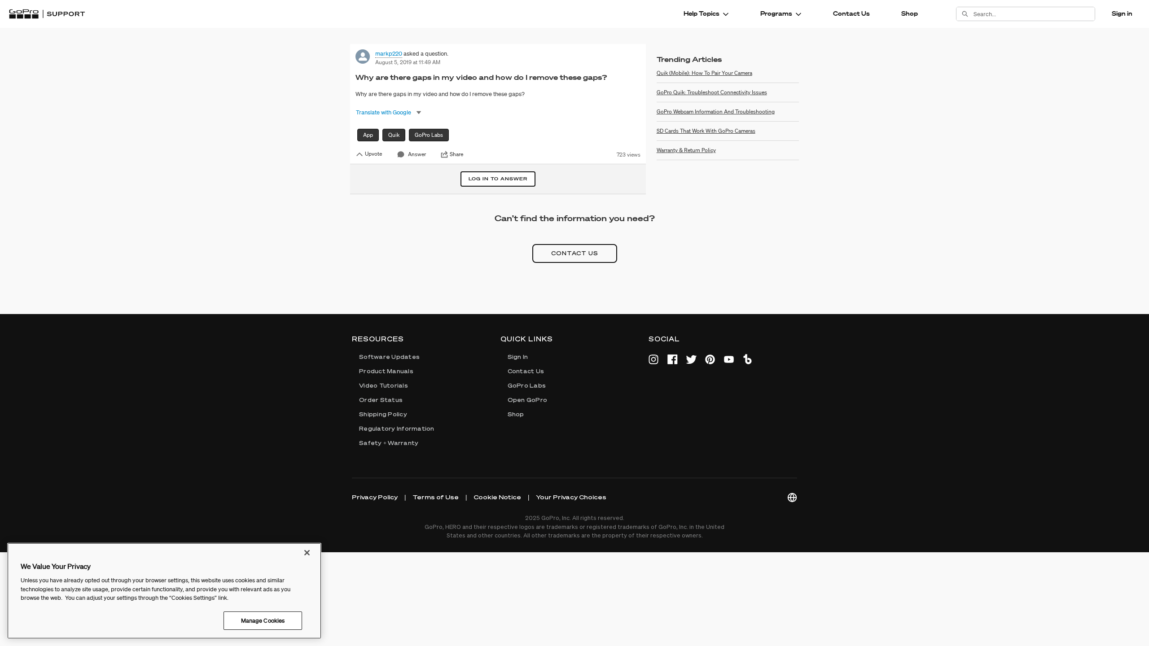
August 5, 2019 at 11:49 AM (407, 62)
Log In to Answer (498, 178)
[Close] (307, 553)
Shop (909, 13)
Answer (417, 154)
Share (456, 154)
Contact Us (851, 13)
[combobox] (1034, 14)
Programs (776, 13)
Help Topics (701, 13)
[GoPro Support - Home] (47, 14)
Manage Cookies (263, 620)
